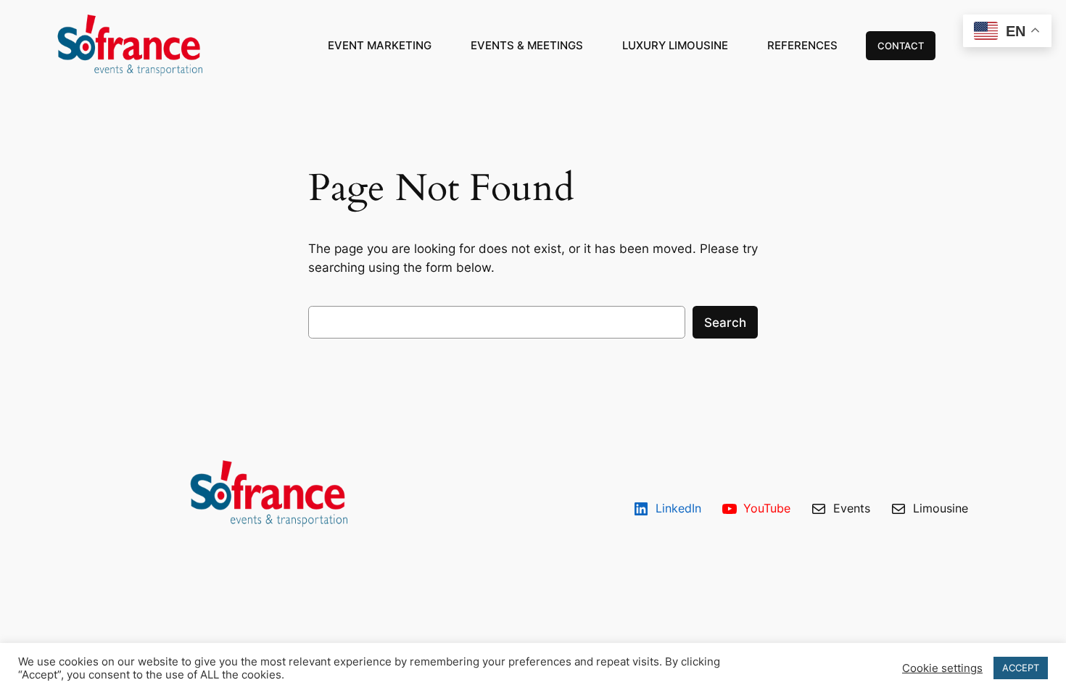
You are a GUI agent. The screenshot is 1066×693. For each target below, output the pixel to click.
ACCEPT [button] (1020, 667)
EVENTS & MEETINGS (527, 45)
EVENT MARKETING (379, 45)
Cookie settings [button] (942, 668)
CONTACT (900, 45)
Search (725, 322)
